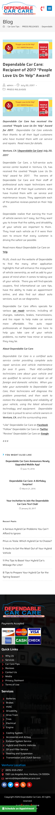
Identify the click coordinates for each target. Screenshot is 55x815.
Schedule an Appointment (19, 808)
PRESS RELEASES (16, 89)
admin (10, 85)
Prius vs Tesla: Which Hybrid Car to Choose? (27, 541)
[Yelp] (29, 784)
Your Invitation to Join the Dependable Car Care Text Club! (27, 502)
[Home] (4, 26)
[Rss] (23, 784)
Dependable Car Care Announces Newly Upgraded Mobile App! (28, 463)
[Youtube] (17, 784)
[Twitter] (10, 784)
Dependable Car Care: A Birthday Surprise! (27, 482)
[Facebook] (4, 784)
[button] (49, 8)
